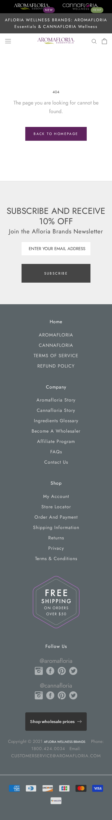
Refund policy (56, 366)
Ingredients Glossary (56, 420)
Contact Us (56, 462)
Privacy (56, 548)
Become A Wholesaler (56, 431)
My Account (56, 496)
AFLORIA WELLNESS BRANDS (64, 741)
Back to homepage (56, 133)
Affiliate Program (56, 441)
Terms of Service (56, 355)
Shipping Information (56, 527)
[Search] (94, 41)
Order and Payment (56, 517)
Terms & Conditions (56, 558)
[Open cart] (104, 41)
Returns (56, 537)
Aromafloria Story (56, 400)
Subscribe (56, 273)
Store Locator (56, 506)
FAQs (56, 451)
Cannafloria (56, 345)
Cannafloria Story (56, 410)
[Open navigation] (8, 41)
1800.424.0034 (48, 748)
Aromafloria (56, 335)
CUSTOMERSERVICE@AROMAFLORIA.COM (56, 756)
